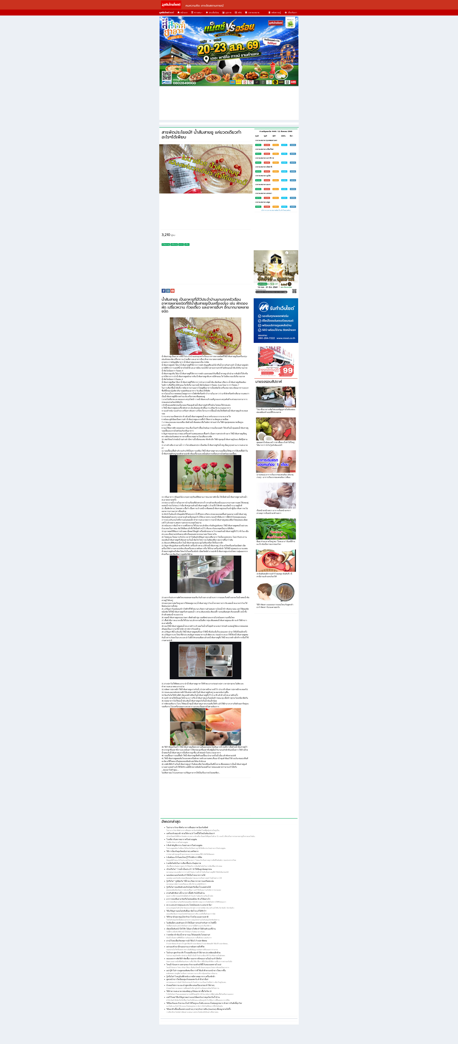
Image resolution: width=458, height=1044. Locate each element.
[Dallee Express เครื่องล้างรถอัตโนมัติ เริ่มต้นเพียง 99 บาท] (275, 361)
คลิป (239, 12)
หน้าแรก (183, 12)
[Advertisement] (229, 103)
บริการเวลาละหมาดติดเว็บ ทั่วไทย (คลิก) (275, 210)
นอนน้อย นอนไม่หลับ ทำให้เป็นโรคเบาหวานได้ (185, 875)
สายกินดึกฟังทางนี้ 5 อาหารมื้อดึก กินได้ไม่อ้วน (185, 893)
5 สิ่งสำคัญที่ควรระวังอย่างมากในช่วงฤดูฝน (184, 845)
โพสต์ (166, 12)
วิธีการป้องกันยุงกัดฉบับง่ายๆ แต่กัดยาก (182, 851)
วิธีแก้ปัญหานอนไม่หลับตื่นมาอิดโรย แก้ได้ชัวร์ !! (186, 911)
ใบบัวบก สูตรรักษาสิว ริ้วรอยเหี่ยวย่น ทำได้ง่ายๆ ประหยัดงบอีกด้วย (193, 952)
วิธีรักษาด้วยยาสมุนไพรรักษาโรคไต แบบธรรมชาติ (187, 917)
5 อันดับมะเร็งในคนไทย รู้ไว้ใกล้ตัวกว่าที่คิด (184, 857)
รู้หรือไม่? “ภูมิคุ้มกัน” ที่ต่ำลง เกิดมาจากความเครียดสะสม (190, 881)
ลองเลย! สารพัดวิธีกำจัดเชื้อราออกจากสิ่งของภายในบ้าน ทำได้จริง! (194, 958)
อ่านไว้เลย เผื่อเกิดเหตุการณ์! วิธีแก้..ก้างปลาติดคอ (186, 940)
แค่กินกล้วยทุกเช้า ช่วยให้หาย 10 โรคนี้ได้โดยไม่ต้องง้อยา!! (190, 833)
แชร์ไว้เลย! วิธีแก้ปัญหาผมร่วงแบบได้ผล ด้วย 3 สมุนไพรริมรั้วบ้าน (193, 997)
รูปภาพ (227, 12)
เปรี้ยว (187, 244)
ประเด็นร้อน (213, 12)
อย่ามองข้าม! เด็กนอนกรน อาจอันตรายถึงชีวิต (185, 946)
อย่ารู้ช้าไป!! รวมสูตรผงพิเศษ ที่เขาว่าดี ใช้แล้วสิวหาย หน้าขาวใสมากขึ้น (196, 970)
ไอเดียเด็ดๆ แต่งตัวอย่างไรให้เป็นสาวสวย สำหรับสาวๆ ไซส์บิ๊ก (191, 923)
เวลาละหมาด (253, 12)
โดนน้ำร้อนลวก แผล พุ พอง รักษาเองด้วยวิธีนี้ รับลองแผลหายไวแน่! (193, 964)
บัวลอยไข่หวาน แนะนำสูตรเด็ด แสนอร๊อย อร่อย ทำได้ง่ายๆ (190, 985)
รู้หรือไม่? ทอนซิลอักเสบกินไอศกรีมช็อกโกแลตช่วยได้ (188, 887)
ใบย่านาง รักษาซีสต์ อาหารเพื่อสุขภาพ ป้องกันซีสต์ (187, 827)
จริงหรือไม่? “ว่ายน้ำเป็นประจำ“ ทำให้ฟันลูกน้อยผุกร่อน (189, 869)
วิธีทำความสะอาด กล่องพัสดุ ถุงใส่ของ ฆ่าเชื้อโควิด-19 (188, 991)
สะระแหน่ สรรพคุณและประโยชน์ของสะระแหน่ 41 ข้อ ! (189, 905)
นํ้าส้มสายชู (165, 244)
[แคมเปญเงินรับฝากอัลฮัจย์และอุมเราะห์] (275, 272)
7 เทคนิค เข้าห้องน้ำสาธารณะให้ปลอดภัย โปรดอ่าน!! (188, 934)
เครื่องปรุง (174, 244)
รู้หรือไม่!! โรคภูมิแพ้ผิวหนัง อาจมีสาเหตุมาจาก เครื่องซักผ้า (190, 976)
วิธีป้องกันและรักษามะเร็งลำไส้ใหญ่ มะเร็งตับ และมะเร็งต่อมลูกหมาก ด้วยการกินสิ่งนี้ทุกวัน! (204, 1003)
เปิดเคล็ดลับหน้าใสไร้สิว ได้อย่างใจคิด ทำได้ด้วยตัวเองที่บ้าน (191, 929)
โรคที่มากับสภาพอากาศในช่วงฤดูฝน (181, 839)
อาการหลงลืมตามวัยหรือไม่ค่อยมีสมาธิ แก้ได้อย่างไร (188, 899)
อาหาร (181, 244)
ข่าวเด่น (197, 12)
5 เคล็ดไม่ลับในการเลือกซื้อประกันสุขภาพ (183, 863)
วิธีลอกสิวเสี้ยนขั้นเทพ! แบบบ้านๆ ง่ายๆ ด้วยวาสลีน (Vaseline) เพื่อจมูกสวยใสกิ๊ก (198, 1009)
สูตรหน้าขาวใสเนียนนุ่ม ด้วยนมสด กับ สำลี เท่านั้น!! (187, 979)
